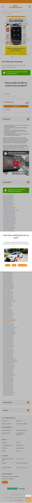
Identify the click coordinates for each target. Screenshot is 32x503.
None (7, 265)
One (14, 265)
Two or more (22, 265)
